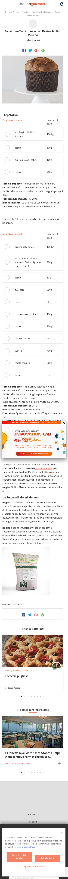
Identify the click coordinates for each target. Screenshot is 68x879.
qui (52, 472)
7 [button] (40, 696)
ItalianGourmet (33, 40)
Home (7, 12)
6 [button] (37, 696)
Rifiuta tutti (47, 858)
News (7, 763)
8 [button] (44, 696)
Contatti (33, 821)
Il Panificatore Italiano (21, 763)
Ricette (16, 12)
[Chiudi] (61, 832)
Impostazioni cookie (33, 866)
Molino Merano (43, 468)
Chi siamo (32, 814)
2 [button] (25, 696)
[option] (33, 663)
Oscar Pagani (13, 687)
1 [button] (21, 696)
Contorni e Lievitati (20, 670)
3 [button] (28, 696)
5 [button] (34, 696)
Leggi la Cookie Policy (26, 847)
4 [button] (31, 696)
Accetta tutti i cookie (19, 856)
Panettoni (25, 12)
